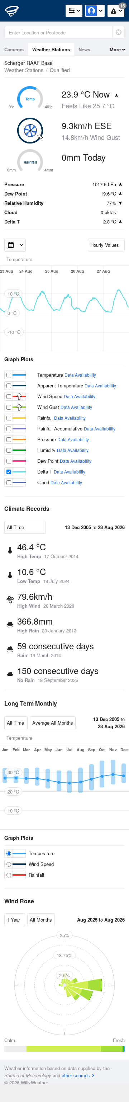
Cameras (14, 49)
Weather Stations (51, 49)
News (84, 49)
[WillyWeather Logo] (16, 10)
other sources (76, 1075)
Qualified (60, 70)
